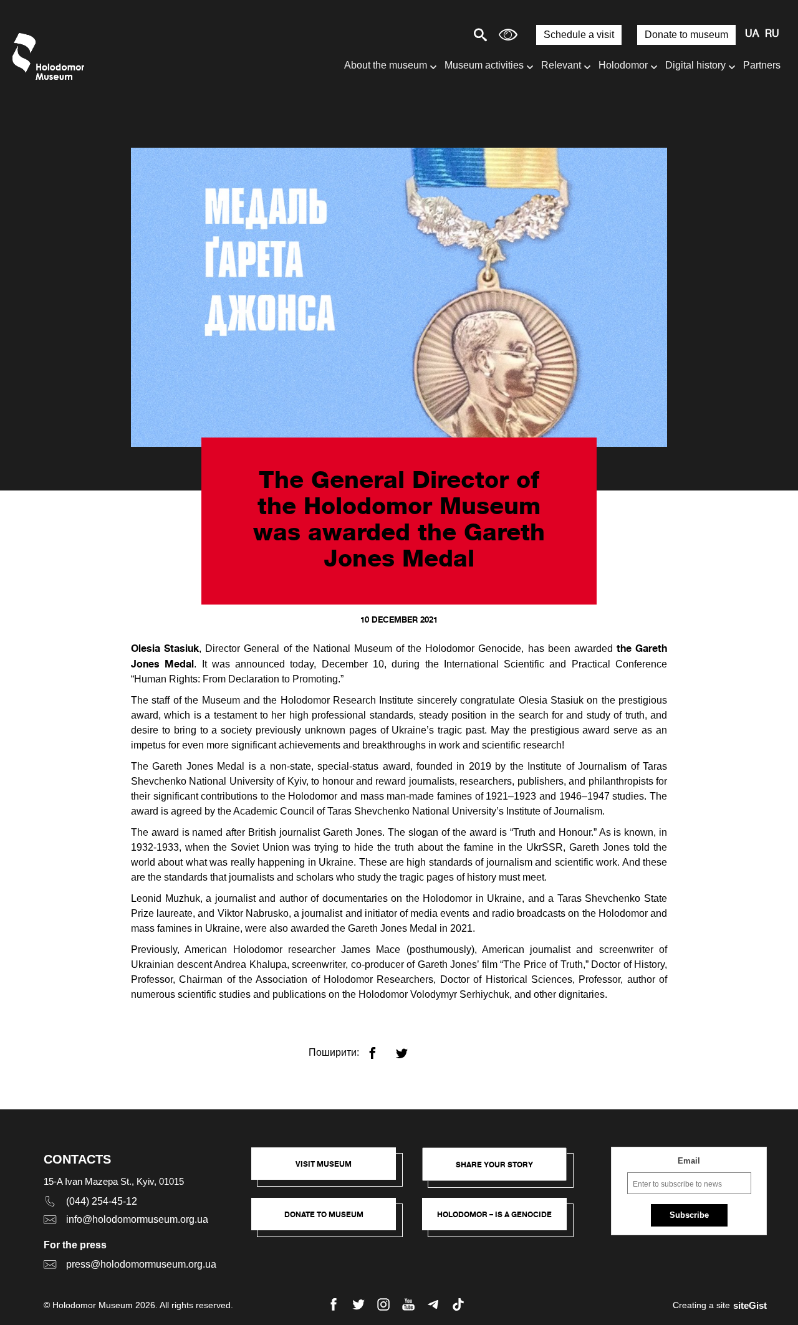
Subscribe (689, 1215)
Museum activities (484, 65)
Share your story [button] (494, 1164)
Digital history (695, 65)
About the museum (385, 65)
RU (772, 34)
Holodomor (623, 65)
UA (752, 34)
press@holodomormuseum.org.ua (141, 1264)
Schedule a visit (579, 34)
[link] (330, 1220)
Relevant (561, 65)
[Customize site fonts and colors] (508, 34)
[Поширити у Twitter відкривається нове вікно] (409, 1048)
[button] (330, 1170)
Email (689, 1160)
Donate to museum (686, 34)
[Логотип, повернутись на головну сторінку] (51, 56)
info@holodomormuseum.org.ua (137, 1219)
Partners (762, 65)
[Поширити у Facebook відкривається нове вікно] (380, 1048)
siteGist (750, 1305)
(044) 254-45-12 (101, 1201)
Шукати (437, 34)
